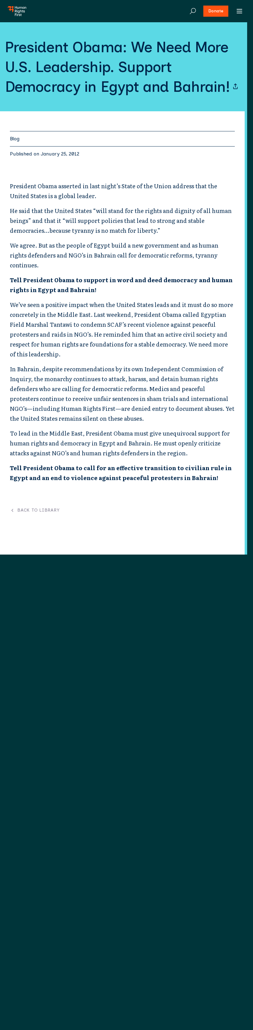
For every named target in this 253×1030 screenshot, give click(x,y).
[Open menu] (239, 11)
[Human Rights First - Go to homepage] (16, 11)
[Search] (192, 11)
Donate (215, 11)
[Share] (235, 86)
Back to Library (38, 510)
